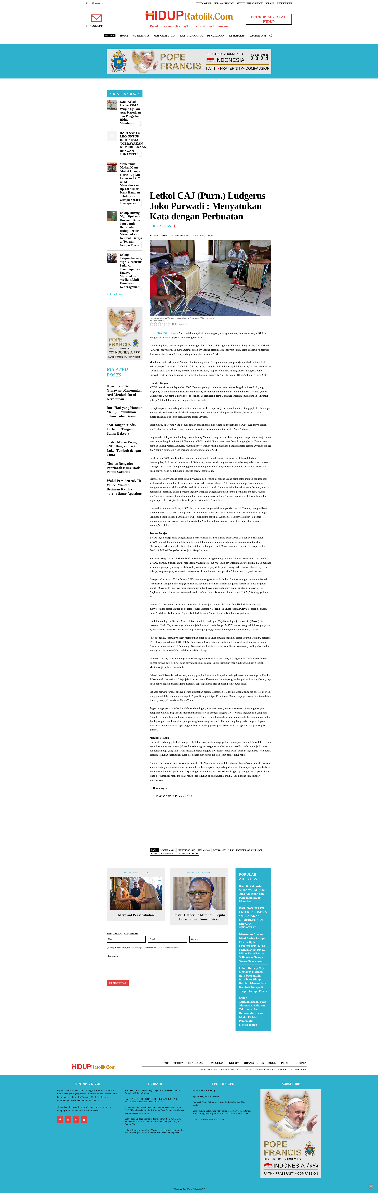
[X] (255, 235)
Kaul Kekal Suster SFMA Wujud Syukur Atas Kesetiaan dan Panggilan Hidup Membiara (130, 112)
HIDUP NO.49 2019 (186, 850)
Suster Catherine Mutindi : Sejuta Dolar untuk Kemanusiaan (199, 917)
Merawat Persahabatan (136, 915)
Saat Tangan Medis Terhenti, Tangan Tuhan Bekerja (121, 429)
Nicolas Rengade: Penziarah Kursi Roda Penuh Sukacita (124, 468)
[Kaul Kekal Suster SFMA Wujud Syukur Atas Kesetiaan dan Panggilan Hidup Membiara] (112, 105)
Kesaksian (162, 226)
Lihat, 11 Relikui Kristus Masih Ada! (209, 1119)
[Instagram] (68, 1119)
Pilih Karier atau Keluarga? (205, 1090)
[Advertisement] (210, 111)
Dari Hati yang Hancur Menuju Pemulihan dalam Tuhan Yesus (124, 412)
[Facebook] (248, 235)
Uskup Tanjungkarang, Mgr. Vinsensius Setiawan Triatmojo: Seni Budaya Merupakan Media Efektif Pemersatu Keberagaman (131, 271)
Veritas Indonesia (115, 294)
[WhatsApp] (262, 235)
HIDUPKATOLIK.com (163, 333)
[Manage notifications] (371, 1186)
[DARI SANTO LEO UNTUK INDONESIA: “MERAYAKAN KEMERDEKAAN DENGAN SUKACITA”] (112, 136)
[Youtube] (84, 1119)
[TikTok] (76, 1119)
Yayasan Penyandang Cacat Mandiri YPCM (174, 854)
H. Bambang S (167, 850)
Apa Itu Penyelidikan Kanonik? (207, 1096)
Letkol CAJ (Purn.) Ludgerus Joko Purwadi (237, 850)
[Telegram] (268, 235)
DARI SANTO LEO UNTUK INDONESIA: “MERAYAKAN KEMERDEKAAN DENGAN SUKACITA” (133, 143)
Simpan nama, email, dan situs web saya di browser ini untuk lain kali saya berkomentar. (145, 947)
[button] (270, 35)
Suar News (241, 1032)
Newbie (163, 235)
